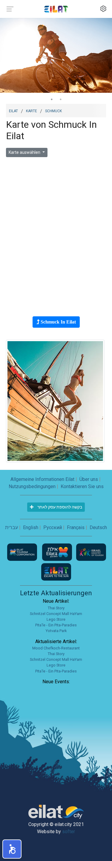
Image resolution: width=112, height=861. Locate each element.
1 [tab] (52, 99)
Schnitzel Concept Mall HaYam (56, 613)
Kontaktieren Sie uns (82, 486)
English (30, 527)
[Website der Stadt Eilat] (58, 552)
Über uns (88, 479)
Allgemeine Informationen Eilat (42, 479)
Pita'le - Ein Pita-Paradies (56, 625)
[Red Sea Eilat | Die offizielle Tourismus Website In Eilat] (56, 9)
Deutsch (98, 527)
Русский (52, 527)
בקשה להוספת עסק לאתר (59, 507)
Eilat (13, 110)
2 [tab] (61, 99)
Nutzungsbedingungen (32, 486)
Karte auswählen (25, 152)
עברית (11, 527)
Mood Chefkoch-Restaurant (56, 648)
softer (68, 831)
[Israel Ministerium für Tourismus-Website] (91, 552)
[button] (12, 849)
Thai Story (56, 608)
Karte (31, 110)
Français (76, 527)
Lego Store (56, 619)
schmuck (53, 110)
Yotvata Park (56, 630)
